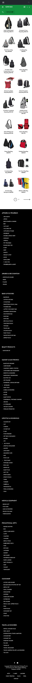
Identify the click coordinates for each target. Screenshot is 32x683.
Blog (18, 676)
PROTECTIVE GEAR (7, 511)
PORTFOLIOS (6, 608)
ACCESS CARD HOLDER (9, 582)
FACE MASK (5, 506)
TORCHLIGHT (6, 569)
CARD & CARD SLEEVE (8, 531)
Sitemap (16, 678)
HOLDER (5, 438)
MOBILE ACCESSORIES (8, 390)
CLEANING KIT (6, 421)
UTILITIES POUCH (7, 330)
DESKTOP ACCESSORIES (9, 373)
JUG (4, 441)
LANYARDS (6, 550)
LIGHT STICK (6, 387)
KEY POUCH (7, 443)
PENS (4, 606)
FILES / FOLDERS (7, 589)
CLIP (4, 424)
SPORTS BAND (6, 474)
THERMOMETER (7, 513)
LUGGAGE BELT (7, 636)
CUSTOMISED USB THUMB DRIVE (11, 370)
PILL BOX (5, 643)
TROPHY (5, 284)
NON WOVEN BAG (7, 314)
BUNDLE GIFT (6, 504)
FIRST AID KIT (6, 631)
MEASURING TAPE (7, 453)
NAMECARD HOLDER (8, 596)
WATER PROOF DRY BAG (9, 335)
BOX (4, 529)
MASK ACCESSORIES (8, 509)
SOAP (4, 564)
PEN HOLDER (6, 601)
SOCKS (5, 257)
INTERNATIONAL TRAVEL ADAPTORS (12, 633)
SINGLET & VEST (7, 254)
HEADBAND (6, 233)
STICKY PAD (6, 615)
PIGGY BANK (7, 460)
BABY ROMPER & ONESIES (9, 221)
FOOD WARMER (7, 433)
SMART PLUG (6, 470)
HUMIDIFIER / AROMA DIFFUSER (11, 382)
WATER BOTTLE (7, 486)
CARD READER (7, 366)
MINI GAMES (6, 555)
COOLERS (5, 538)
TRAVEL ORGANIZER (8, 647)
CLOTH (5, 533)
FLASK (5, 431)
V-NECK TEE (6, 262)
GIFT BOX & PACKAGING (9, 436)
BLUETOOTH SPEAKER (8, 363)
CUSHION (5, 426)
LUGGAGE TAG (7, 638)
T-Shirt (15, 673)
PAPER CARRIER (7, 560)
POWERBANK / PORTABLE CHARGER (12, 399)
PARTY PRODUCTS (7, 562)
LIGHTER (5, 448)
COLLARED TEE (7, 228)
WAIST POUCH (6, 333)
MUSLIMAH (6, 238)
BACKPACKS (6, 297)
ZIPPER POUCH (7, 337)
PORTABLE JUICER (8, 462)
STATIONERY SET (7, 611)
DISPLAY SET (6, 587)
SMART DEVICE (7, 397)
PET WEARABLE (7, 243)
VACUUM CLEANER (8, 406)
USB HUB (5, 401)
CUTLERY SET (6, 429)
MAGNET (5, 552)
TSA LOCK (5, 652)
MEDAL (4, 279)
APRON (5, 219)
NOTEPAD (5, 594)
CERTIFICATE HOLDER (8, 277)
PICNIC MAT (6, 457)
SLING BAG (6, 318)
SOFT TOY (5, 472)
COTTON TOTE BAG (8, 299)
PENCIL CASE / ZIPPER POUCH (10, 603)
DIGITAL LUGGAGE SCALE (9, 628)
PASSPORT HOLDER (8, 640)
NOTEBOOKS (6, 599)
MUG (4, 455)
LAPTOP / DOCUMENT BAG (10, 309)
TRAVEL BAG (6, 328)
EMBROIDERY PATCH (8, 543)
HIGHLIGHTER (6, 592)
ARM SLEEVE (6, 216)
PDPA (24, 676)
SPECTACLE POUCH (8, 321)
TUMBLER (5, 482)
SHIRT (4, 250)
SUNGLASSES (6, 259)
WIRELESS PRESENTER (8, 409)
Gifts (8, 673)
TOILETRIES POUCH (8, 323)
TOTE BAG (5, 325)
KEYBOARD (7, 385)
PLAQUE (5, 282)
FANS (4, 545)
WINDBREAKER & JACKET (9, 264)
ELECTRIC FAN (7, 377)
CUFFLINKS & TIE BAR (8, 231)
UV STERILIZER (7, 404)
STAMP (5, 613)
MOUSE (5, 392)
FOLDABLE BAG (7, 306)
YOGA (4, 491)
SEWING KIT (6, 467)
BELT (4, 223)
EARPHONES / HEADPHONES (10, 375)
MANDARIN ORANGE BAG (9, 311)
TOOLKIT (5, 567)
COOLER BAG (6, 302)
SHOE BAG (6, 316)
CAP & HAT (6, 226)
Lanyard (22, 673)
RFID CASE (6, 465)
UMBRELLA (6, 484)
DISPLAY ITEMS (7, 541)
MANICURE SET (6, 350)
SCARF (5, 247)
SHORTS (5, 252)
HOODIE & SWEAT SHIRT (9, 235)
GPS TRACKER (6, 380)
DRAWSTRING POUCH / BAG (10, 304)
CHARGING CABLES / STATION (10, 368)
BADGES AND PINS (7, 526)
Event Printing (10, 676)
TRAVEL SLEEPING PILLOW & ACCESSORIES (13, 650)
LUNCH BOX (6, 450)
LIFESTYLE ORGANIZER (9, 446)
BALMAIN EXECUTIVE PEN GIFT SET (12, 584)
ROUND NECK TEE (7, 245)
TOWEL (5, 479)
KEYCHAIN (5, 548)
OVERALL (5, 240)
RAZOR (5, 394)
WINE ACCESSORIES (8, 489)
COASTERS (6, 536)
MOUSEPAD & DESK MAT (9, 557)
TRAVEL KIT (6, 645)
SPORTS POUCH (7, 477)
